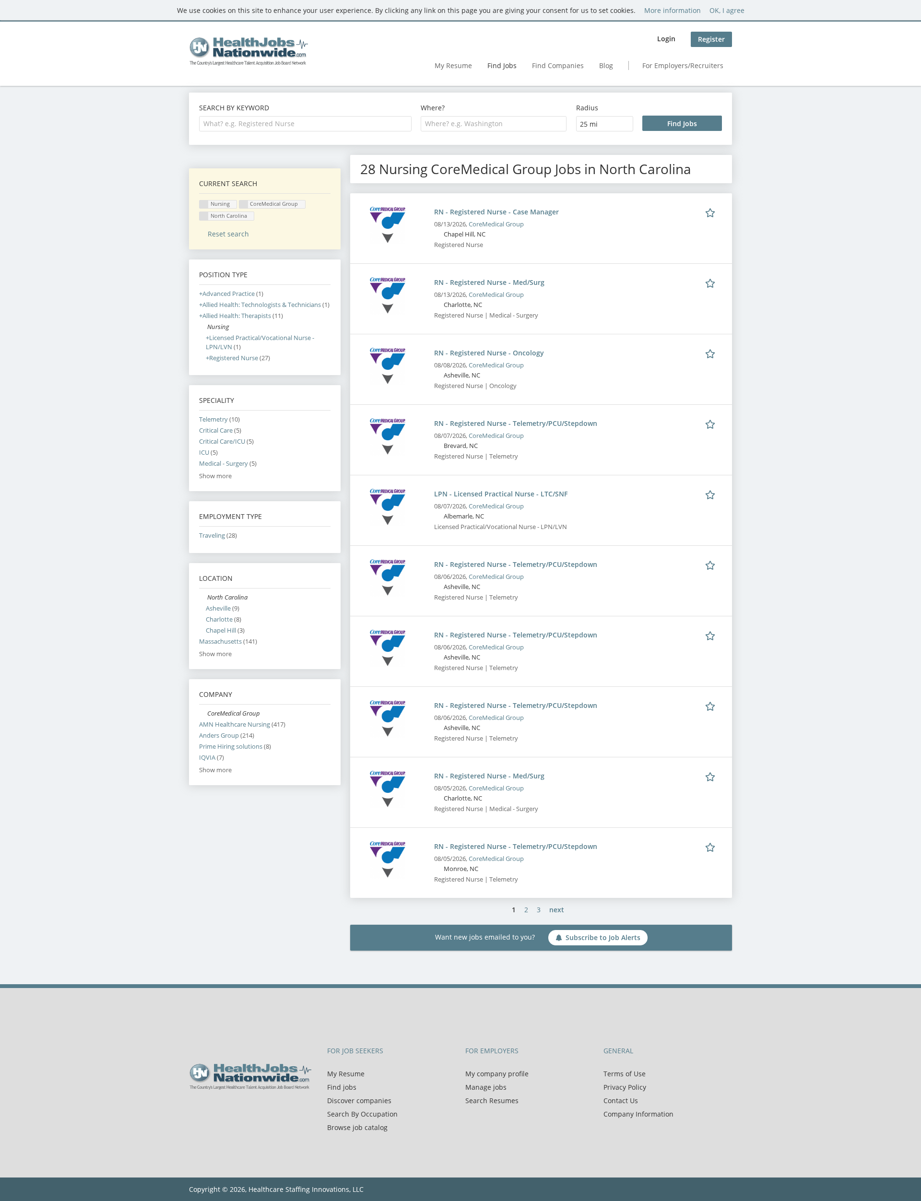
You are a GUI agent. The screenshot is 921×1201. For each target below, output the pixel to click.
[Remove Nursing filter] (203, 327)
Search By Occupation (362, 1114)
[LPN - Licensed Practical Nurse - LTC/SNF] (387, 506)
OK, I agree (726, 10)
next (556, 909)
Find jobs (341, 1087)
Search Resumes (492, 1100)
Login (666, 38)
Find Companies (558, 65)
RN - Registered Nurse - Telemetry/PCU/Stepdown (515, 423)
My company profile (497, 1073)
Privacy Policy (624, 1087)
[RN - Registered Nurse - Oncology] (387, 365)
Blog (606, 65)
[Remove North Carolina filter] (203, 597)
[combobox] (305, 123)
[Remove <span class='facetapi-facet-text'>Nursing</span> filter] (204, 204)
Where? (433, 107)
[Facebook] (196, 1110)
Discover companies (359, 1100)
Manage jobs (486, 1087)
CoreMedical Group (496, 224)
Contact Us (620, 1100)
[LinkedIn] (228, 1110)
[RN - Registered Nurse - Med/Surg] (387, 295)
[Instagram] (241, 1110)
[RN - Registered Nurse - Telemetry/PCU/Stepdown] (387, 436)
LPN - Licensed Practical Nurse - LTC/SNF (500, 493)
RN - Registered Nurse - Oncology (489, 352)
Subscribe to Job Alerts (603, 937)
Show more (215, 476)
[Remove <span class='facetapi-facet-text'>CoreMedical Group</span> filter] (243, 204)
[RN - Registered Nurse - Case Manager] (387, 224)
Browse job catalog (357, 1127)
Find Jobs (502, 65)
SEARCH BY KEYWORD (234, 107)
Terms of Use (624, 1073)
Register (711, 39)
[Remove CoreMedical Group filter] (203, 713)
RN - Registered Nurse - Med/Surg (489, 282)
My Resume (453, 65)
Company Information (638, 1114)
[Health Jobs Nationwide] (248, 51)
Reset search (228, 233)
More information (672, 10)
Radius (587, 107)
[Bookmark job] (712, 211)
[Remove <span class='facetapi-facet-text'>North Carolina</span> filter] (204, 216)
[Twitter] (212, 1110)
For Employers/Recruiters (682, 65)
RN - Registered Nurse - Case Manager (496, 211)
